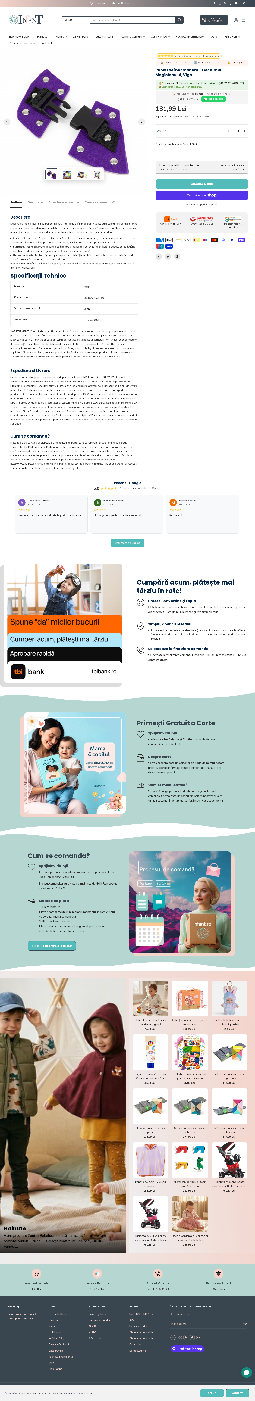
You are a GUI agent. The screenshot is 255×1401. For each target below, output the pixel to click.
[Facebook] (214, 3)
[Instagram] (220, 3)
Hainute (42, 37)
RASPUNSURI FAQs (141, 1314)
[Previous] (7, 122)
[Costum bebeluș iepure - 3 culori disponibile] (229, 998)
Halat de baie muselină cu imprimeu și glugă (150, 1022)
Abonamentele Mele (141, 1332)
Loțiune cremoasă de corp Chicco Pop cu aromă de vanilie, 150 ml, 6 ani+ (150, 1076)
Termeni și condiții (99, 1320)
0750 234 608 (215, 99)
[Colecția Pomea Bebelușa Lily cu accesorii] (190, 998)
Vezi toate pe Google (127, 543)
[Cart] (243, 20)
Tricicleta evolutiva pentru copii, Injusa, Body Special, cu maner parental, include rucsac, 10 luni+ (229, 1184)
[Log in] (236, 20)
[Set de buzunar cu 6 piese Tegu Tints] (229, 1052)
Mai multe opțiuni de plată (201, 204)
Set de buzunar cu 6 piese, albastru (190, 1130)
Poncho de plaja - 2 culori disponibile (150, 1184)
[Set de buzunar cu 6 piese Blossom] (229, 1106)
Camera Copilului (132, 37)
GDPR (92, 1326)
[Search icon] (179, 20)
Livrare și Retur (98, 1314)
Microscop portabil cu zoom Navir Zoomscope (190, 1184)
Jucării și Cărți (105, 37)
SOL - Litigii (96, 1338)
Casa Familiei (159, 37)
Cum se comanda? (99, 202)
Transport (178, 116)
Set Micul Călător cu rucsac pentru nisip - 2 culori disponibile (190, 1076)
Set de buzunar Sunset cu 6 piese (150, 1130)
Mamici (60, 37)
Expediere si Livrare (63, 202)
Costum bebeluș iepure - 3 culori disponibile (229, 1022)
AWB (132, 1320)
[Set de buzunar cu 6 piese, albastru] (190, 1106)
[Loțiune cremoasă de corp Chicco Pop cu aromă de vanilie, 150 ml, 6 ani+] (150, 1052)
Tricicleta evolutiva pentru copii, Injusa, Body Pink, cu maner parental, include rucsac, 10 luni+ (150, 1238)
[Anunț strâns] (244, 3)
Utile (214, 37)
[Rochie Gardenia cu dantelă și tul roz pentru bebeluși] (190, 1214)
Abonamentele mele (141, 1338)
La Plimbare (81, 37)
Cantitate (163, 131)
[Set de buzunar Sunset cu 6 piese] (150, 1106)
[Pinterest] (225, 3)
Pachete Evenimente (189, 37)
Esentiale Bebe (19, 37)
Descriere (35, 202)
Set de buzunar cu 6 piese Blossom (229, 1130)
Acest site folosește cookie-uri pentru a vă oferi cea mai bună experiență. (48, 1393)
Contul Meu (136, 1344)
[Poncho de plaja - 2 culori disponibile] (150, 1160)
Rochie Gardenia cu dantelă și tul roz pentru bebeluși (190, 1238)
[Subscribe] (245, 1324)
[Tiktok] (230, 3)
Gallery (16, 202)
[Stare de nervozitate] (168, 256)
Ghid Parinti (232, 37)
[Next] (141, 122)
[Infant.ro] (27, 20)
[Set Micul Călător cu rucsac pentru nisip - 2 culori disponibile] (190, 1052)
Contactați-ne (137, 1351)
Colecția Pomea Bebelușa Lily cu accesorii (190, 1022)
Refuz (212, 1393)
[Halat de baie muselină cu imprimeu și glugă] (150, 998)
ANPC (92, 1332)
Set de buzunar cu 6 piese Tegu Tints (229, 1076)
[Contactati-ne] (214, 20)
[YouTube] (236, 3)
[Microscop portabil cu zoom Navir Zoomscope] (190, 1160)
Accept (237, 1393)
